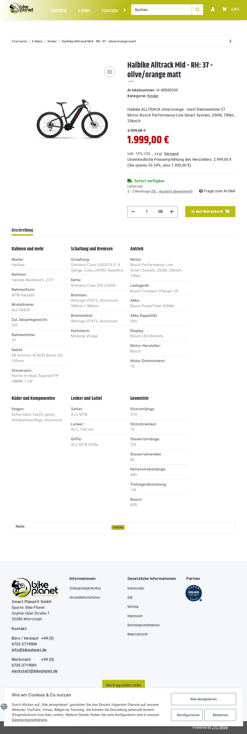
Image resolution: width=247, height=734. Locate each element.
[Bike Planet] (35, 587)
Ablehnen (220, 715)
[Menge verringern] (133, 211)
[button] (212, 9)
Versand (171, 153)
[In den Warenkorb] (15, 58)
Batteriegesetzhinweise (143, 625)
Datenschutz (135, 588)
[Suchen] (197, 9)
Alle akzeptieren (203, 699)
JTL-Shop (220, 727)
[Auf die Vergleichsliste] (109, 71)
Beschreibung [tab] (22, 230)
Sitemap (132, 607)
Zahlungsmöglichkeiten (85, 588)
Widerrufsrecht (137, 634)
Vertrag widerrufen (123, 685)
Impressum (135, 616)
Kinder (152, 96)
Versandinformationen (84, 598)
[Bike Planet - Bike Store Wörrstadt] (21, 8)
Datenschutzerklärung (29, 720)
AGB (130, 598)
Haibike (118, 527)
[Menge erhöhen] (171, 211)
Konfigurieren (188, 715)
